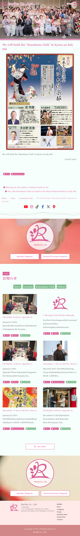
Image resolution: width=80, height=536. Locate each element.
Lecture (28, 286)
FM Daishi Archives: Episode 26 (58, 410)
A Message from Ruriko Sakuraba (58, 315)
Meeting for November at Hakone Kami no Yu (26, 187)
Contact (60, 519)
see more (41, 446)
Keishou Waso (62, 514)
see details (26, 335)
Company (60, 509)
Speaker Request (25, 256)
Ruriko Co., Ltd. (40, 532)
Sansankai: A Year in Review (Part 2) (60, 364)
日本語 (69, 3)
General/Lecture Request (55, 256)
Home (4, 198)
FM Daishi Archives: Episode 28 (17, 317)
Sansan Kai (61, 517)
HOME (59, 504)
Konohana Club (19, 174)
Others (61, 286)
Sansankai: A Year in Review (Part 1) (20, 410)
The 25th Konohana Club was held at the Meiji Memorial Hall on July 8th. (42, 191)
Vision (59, 512)
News (7, 174)
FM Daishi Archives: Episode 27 (17, 364)
